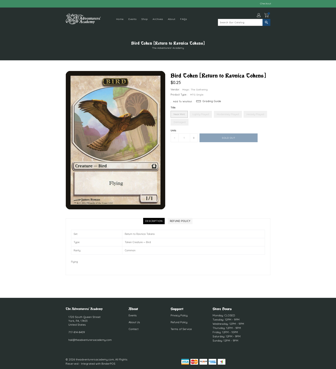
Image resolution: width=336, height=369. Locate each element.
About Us (134, 322)
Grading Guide (211, 101)
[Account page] (258, 15)
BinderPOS (108, 363)
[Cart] (266, 15)
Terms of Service (181, 329)
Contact (133, 329)
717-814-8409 (76, 332)
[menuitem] (120, 19)
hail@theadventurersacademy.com (90, 340)
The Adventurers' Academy (168, 47)
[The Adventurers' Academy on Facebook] (60, 3)
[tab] (154, 221)
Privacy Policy (179, 315)
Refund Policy (179, 322)
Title (173, 107)
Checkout (265, 3)
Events (133, 315)
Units (173, 130)
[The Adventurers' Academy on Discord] (67, 3)
